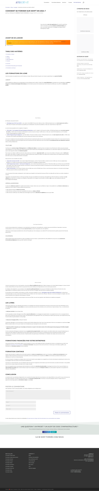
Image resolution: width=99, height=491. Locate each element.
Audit (53, 432)
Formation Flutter (9, 460)
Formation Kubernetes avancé (12, 457)
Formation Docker (9, 459)
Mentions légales (32, 468)
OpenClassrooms (9, 59)
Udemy (7, 56)
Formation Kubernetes (10, 455)
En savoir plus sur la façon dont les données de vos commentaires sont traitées (43, 418)
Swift (35, 12)
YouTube (8, 57)
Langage (31, 12)
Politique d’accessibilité (33, 457)
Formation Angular (9, 466)
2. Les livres (8, 63)
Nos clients (31, 464)
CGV (29, 466)
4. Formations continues (11, 67)
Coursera (8, 60)
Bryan (8, 12)
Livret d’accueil (32, 460)
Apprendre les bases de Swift (13, 160)
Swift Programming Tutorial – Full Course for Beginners (18, 163)
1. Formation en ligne (10, 54)
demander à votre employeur (16, 344)
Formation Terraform (10, 464)
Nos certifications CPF (33, 459)
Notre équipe (31, 462)
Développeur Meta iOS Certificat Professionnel (51, 292)
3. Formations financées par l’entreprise (14, 65)
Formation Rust (9, 470)
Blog (30, 455)
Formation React (9, 462)
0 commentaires (39, 12)
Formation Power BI (10, 468)
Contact (46, 432)
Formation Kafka (9, 471)
